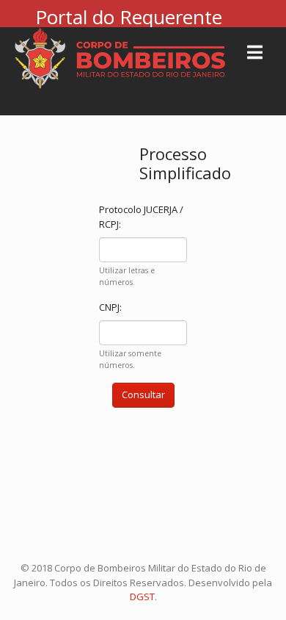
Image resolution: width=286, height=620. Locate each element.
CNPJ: (110, 307)
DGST (142, 596)
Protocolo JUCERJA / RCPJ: (141, 217)
